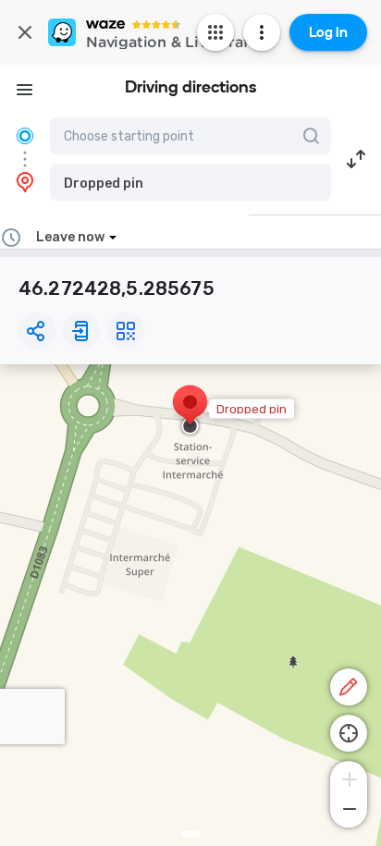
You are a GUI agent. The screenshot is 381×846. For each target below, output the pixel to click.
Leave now (70, 237)
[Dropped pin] (190, 411)
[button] (190, 182)
